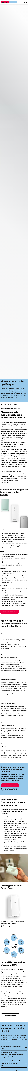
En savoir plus (10, 1015)
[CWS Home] (9, 2)
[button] (26, 2)
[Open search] (24, 2)
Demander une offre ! (9, 611)
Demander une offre (10, 785)
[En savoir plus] (14, 906)
